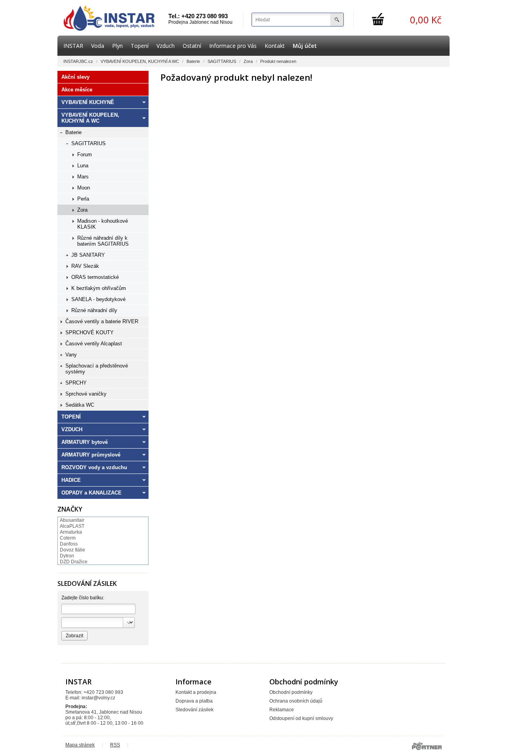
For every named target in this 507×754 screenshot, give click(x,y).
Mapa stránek (80, 745)
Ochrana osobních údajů (295, 701)
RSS (115, 745)
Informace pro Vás (233, 45)
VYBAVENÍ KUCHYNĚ (87, 102)
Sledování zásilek (194, 709)
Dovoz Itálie (72, 550)
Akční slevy (75, 77)
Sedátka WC (79, 405)
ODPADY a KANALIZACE (91, 493)
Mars (83, 177)
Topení (140, 45)
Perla (83, 199)
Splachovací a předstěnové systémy (96, 369)
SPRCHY (76, 383)
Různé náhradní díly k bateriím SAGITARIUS (103, 241)
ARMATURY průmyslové (90, 455)
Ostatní (192, 45)
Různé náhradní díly (94, 310)
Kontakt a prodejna (195, 692)
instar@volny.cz (98, 698)
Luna (82, 166)
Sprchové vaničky (86, 394)
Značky (69, 509)
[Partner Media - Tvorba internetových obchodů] (427, 746)
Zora (248, 61)
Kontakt (275, 45)
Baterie (193, 61)
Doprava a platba (194, 701)
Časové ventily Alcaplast (93, 344)
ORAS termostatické (95, 277)
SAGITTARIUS (222, 61)
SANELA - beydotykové (98, 299)
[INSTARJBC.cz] (108, 18)
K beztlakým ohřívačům (98, 288)
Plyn (117, 45)
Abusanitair (72, 520)
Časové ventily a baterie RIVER (101, 321)
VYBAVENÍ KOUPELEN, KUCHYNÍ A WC (140, 61)
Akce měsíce (76, 90)
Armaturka (71, 532)
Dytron (67, 556)
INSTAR (73, 45)
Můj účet (305, 45)
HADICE (71, 480)
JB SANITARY (88, 255)
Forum (84, 154)
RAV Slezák (85, 266)
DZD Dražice (74, 562)
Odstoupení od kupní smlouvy (301, 718)
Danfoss (69, 544)
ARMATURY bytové (84, 442)
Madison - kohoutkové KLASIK (102, 224)
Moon (83, 188)
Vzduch (165, 45)
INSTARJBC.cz (78, 61)
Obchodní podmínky (291, 692)
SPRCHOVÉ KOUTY (89, 332)
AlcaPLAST (72, 526)
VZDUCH (71, 429)
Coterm (68, 538)
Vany (71, 355)
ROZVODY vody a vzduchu (94, 467)
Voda (97, 45)
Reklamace (281, 709)
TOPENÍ (71, 417)
